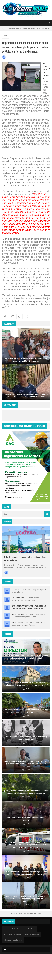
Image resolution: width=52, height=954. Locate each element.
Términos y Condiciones (13, 940)
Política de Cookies (32, 934)
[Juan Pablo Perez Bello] (4, 57)
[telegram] (27, 316)
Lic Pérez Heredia (18, 598)
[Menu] (3, 23)
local (5, 36)
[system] (45, 23)
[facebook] (5, 316)
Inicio (6, 929)
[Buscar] (49, 23)
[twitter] (12, 316)
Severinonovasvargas (20, 614)
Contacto (31, 929)
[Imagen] (26, 539)
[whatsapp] (19, 316)
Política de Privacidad (12, 934)
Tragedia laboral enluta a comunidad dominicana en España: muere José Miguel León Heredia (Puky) (29, 28)
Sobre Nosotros (18, 929)
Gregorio (15, 590)
